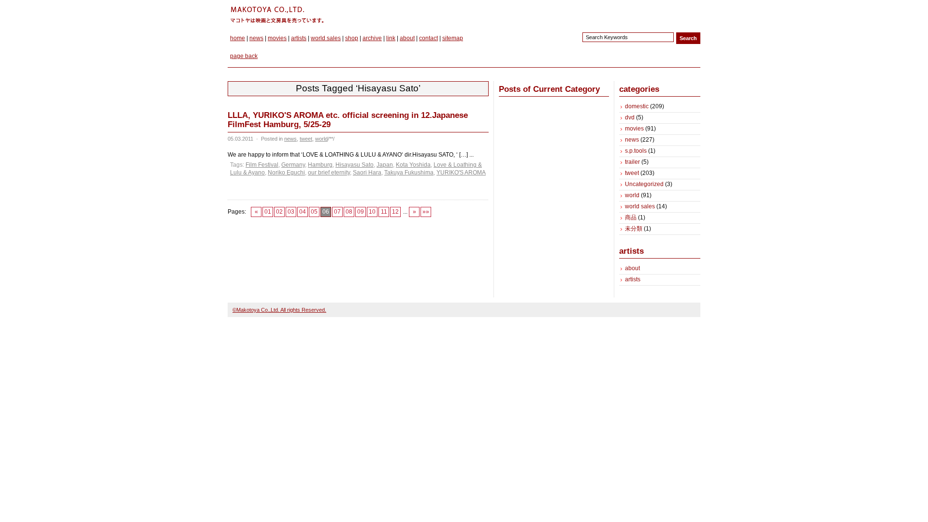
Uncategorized (644, 184)
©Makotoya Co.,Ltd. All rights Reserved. (279, 310)
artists (298, 38)
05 (314, 211)
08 (349, 211)
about (407, 38)
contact (428, 38)
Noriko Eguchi (286, 172)
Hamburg (320, 164)
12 (395, 211)
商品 (631, 217)
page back (244, 56)
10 (372, 211)
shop (351, 38)
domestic (637, 106)
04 (302, 211)
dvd (630, 117)
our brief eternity (329, 172)
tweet (306, 139)
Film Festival (262, 164)
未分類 (633, 228)
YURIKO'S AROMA (461, 172)
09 (360, 211)
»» (425, 211)
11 (384, 211)
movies (277, 38)
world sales (326, 38)
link (390, 38)
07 (337, 211)
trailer (632, 162)
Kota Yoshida (413, 164)
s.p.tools (636, 150)
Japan (385, 164)
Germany (293, 164)
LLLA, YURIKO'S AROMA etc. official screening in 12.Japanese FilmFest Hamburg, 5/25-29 (348, 120)
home (237, 38)
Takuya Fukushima (409, 172)
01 (267, 211)
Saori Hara (367, 172)
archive (372, 38)
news (256, 38)
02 (279, 211)
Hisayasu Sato (354, 164)
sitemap (452, 38)
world (321, 139)
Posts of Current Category (549, 89)
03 (291, 211)
